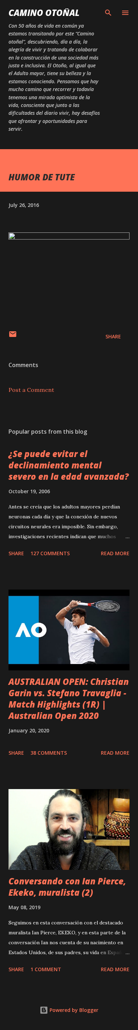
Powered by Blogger (73, 1010)
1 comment (45, 969)
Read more (115, 553)
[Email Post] (12, 336)
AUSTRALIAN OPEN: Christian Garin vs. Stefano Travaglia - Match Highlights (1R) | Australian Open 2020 (68, 698)
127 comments (50, 553)
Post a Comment (31, 389)
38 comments (48, 752)
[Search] (108, 13)
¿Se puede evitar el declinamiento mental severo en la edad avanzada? (68, 465)
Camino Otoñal (44, 12)
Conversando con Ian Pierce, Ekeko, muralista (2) (67, 886)
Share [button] (113, 336)
